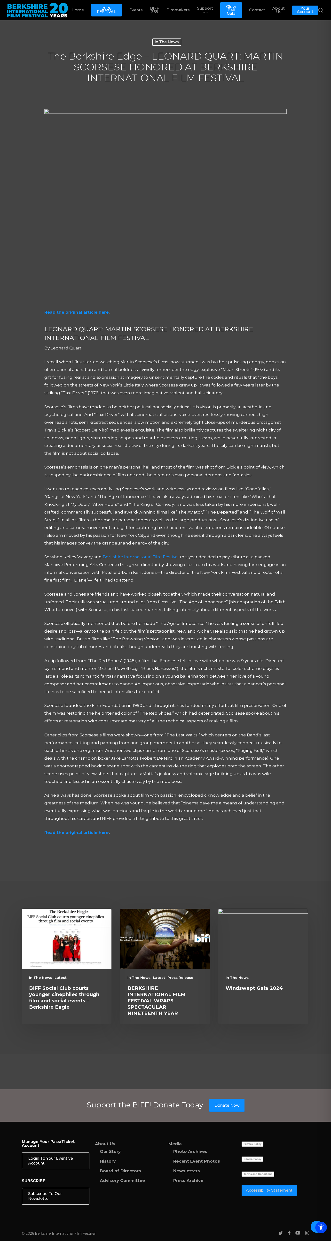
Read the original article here (76, 312)
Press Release (180, 978)
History (108, 1161)
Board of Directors (120, 1170)
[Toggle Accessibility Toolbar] (321, 1227)
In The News (167, 42)
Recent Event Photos (196, 1161)
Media (175, 1143)
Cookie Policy (252, 1159)
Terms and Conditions (258, 1174)
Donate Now (226, 1105)
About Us (105, 1143)
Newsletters (186, 1170)
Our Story (110, 1151)
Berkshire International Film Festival (141, 556)
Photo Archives (190, 1151)
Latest (61, 978)
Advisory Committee (122, 1180)
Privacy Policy (252, 1144)
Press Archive (188, 1180)
